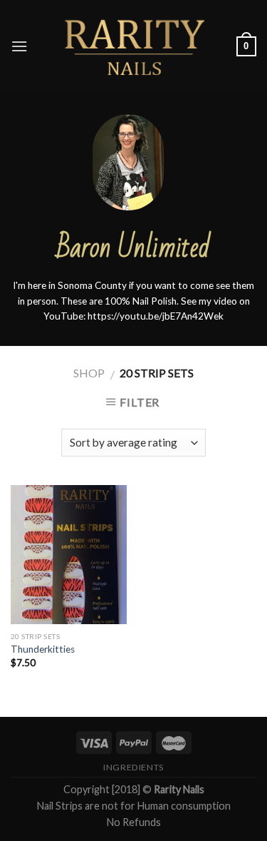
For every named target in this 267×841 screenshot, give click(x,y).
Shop (89, 372)
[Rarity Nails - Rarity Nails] (134, 46)
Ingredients (133, 767)
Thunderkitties (43, 649)
